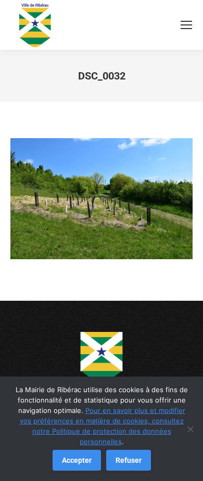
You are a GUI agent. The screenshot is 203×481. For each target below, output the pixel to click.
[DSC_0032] (101, 198)
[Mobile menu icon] (186, 25)
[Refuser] (190, 429)
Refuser (129, 460)
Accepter (77, 460)
